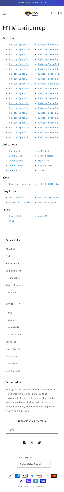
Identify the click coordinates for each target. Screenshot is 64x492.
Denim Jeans (12, 356)
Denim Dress (12, 363)
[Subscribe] (54, 430)
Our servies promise (20, 184)
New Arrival (44, 160)
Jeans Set (43, 150)
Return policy (13, 277)
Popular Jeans (46, 165)
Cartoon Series (13, 334)
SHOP (41, 170)
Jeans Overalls (13, 348)
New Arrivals (12, 327)
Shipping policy (14, 270)
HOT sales (14, 150)
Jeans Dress (15, 155)
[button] (4, 13)
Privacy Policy (16, 216)
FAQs (12, 220)
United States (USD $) (30, 463)
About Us (43, 216)
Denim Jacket (13, 370)
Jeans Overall (16, 165)
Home (9, 312)
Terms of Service (14, 285)
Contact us (11, 292)
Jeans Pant (15, 170)
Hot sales (10, 319)
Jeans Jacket (16, 160)
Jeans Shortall (46, 155)
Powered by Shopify (39, 487)
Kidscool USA (28, 487)
